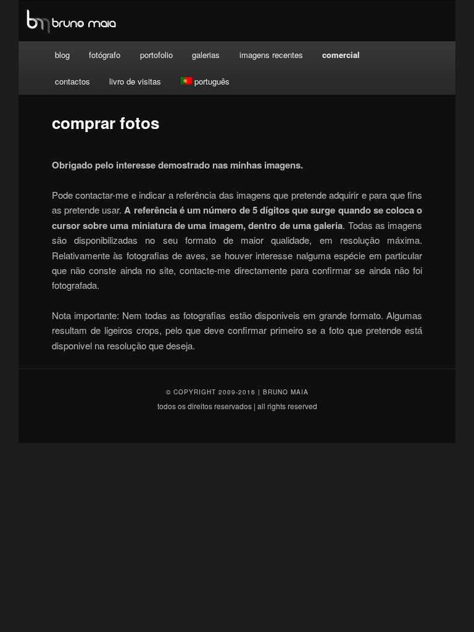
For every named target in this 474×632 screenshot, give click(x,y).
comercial (341, 54)
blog (62, 54)
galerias (206, 54)
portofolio (156, 54)
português (212, 81)
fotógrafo (104, 54)
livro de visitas (135, 81)
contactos (72, 81)
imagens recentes (271, 54)
